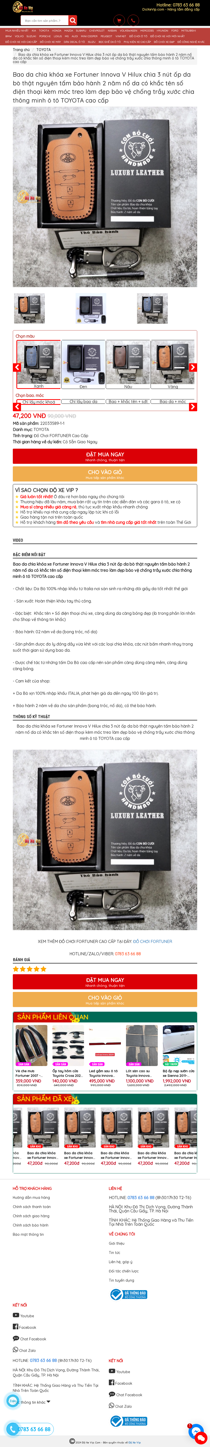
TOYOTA (44, 30)
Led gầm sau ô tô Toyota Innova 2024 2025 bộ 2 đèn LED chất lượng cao (104, 1073)
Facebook (27, 1327)
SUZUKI (31, 36)
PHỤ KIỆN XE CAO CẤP (137, 42)
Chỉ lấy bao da (83, 401)
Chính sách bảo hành (30, 1225)
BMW (8, 36)
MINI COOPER (89, 36)
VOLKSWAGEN (128, 30)
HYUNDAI (162, 30)
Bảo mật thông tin (28, 1234)
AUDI (75, 36)
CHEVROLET (97, 30)
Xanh (39, 386)
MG (67, 36)
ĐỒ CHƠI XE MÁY (50, 42)
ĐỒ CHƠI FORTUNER (152, 941)
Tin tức (114, 1252)
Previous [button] (9, 308)
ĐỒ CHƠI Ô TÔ (138, 36)
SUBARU (81, 30)
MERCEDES (147, 30)
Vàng (173, 386)
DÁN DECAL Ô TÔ (74, 42)
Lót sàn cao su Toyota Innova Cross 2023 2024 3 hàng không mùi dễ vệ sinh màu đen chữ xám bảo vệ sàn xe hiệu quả (142, 1073)
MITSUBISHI (188, 30)
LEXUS (58, 36)
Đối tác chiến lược (124, 1271)
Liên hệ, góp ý (120, 1262)
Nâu (128, 386)
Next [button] (201, 308)
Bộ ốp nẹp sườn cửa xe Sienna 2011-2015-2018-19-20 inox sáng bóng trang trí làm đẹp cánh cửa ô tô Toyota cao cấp (178, 1073)
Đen (83, 386)
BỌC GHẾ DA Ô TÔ (110, 42)
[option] (105, 197)
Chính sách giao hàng (31, 1216)
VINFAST (121, 36)
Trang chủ (21, 49)
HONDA (56, 30)
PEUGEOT (106, 36)
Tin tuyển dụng (121, 1280)
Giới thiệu (116, 1243)
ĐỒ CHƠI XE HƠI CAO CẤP (21, 42)
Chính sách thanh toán (32, 1206)
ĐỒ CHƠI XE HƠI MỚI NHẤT (167, 36)
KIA (34, 30)
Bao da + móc (173, 401)
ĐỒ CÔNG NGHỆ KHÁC (191, 42)
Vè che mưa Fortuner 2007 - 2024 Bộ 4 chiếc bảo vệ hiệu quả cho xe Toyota (28, 1073)
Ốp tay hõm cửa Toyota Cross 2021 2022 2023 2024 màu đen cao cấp (67, 1073)
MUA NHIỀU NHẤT (17, 30)
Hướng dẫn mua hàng (31, 1197)
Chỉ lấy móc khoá (39, 402)
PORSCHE (45, 36)
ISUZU (92, 42)
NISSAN (112, 30)
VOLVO (19, 36)
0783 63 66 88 (141, 1197)
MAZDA (68, 30)
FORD (174, 30)
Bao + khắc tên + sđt (128, 401)
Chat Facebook (32, 1339)
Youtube (26, 1316)
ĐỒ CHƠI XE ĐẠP (164, 42)
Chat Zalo (27, 1350)
